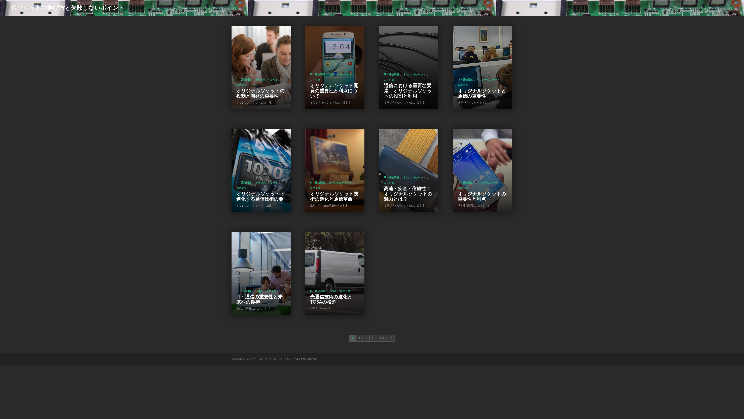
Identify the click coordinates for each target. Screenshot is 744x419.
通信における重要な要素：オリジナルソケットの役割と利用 (408, 91)
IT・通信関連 (243, 80)
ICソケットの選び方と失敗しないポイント (68, 8)
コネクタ (241, 85)
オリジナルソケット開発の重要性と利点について (334, 91)
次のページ (385, 338)
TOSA (258, 291)
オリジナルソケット (266, 80)
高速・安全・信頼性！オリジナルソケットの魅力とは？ (408, 194)
